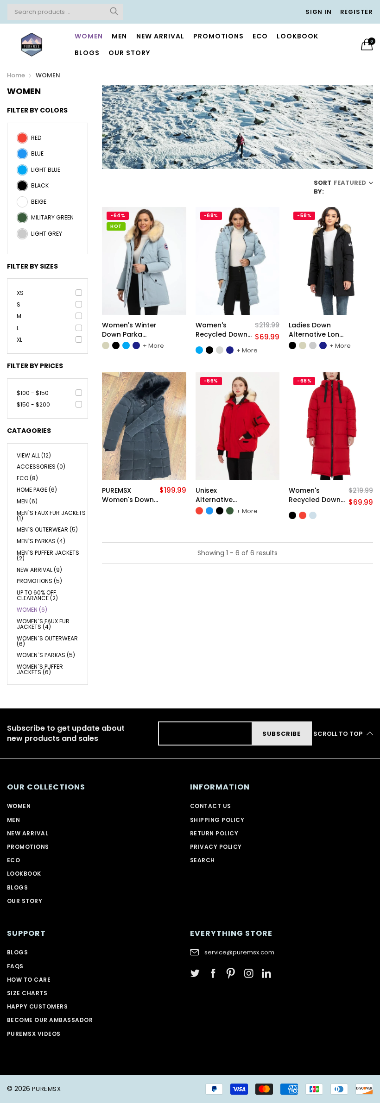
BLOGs (17, 887)
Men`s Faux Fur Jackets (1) (51, 515)
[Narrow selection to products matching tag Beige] (22, 205)
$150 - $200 (33, 404)
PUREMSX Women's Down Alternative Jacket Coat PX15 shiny (128, 495)
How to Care (29, 980)
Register (356, 11)
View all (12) (34, 456)
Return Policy (214, 833)
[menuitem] (89, 36)
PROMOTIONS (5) (39, 581)
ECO (260, 36)
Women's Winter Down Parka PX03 (129, 330)
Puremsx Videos (34, 1034)
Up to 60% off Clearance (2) (37, 595)
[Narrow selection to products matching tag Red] (22, 141)
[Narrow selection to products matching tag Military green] (22, 221)
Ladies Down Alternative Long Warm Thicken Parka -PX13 (316, 330)
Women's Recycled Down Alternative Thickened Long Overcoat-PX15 (222, 330)
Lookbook (297, 36)
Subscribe (281, 733)
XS (20, 293)
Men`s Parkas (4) (41, 541)
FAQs (15, 966)
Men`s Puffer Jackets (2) (48, 555)
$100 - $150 (33, 393)
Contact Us (210, 806)
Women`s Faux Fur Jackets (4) (43, 624)
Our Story (24, 901)
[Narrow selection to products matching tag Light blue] (22, 173)
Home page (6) (37, 490)
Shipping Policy (217, 820)
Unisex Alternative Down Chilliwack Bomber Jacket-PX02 (223, 495)
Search (202, 860)
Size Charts (27, 993)
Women (89, 36)
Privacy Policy (216, 847)
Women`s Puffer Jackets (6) (40, 669)
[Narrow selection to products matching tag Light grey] (22, 237)
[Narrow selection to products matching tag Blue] (22, 157)
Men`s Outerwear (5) (47, 529)
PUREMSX (46, 1088)
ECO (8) (27, 478)
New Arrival (160, 36)
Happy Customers (37, 1006)
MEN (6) (27, 501)
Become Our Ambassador (50, 1020)
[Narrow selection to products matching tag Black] (22, 189)
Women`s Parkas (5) (46, 655)
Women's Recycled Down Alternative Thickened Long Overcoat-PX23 (315, 495)
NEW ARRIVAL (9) (39, 570)
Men (119, 36)
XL (19, 340)
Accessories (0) (41, 466)
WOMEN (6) (32, 610)
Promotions (218, 36)
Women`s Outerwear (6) (47, 641)
